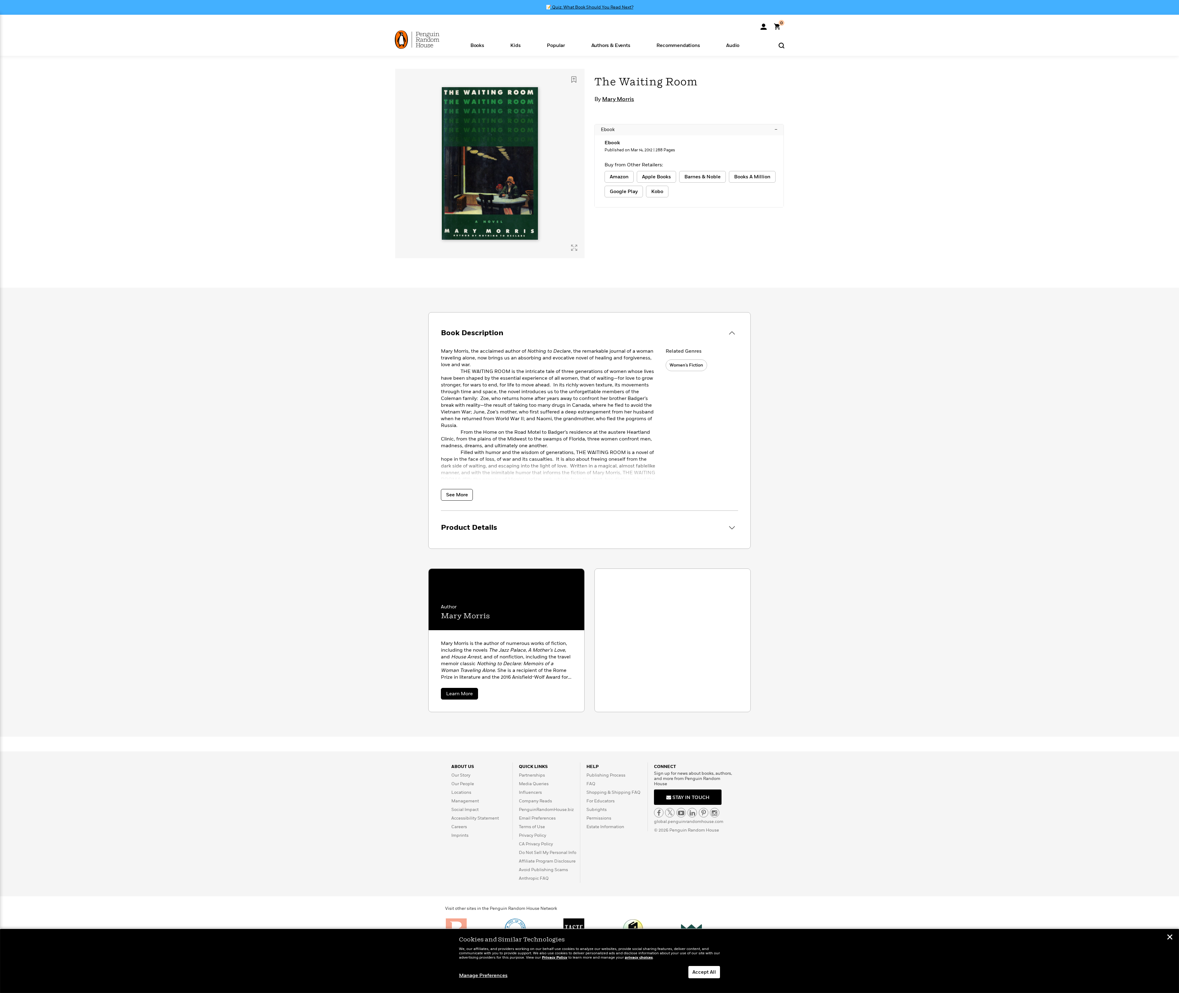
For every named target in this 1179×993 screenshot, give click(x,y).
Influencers (530, 792)
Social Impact (465, 810)
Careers (459, 827)
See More (457, 494)
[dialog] (589, 961)
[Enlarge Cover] (574, 248)
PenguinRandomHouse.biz (546, 810)
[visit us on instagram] (714, 812)
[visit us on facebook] (658, 812)
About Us (462, 767)
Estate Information (605, 827)
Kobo (657, 191)
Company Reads (535, 801)
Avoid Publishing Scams (543, 870)
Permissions (598, 818)
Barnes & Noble (702, 176)
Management (465, 801)
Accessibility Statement (475, 818)
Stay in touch (690, 797)
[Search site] (781, 45)
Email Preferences (537, 818)
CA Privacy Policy (536, 844)
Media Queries (534, 784)
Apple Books (656, 176)
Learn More (462, 695)
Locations (461, 792)
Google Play (624, 191)
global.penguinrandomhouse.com (688, 821)
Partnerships (532, 775)
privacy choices (639, 957)
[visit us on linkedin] (692, 812)
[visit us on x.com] (670, 812)
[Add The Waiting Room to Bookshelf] (573, 79)
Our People (462, 784)
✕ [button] (1169, 938)
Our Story (460, 775)
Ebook (689, 129)
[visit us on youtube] (681, 812)
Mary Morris (618, 99)
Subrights (596, 810)
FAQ (590, 784)
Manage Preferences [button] (483, 975)
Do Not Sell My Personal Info (547, 852)
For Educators (600, 801)
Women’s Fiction (686, 365)
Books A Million (752, 176)
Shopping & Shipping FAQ (613, 792)
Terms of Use (532, 827)
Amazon (619, 176)
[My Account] (764, 24)
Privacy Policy (532, 835)
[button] (477, 45)
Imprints (460, 835)
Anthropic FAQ (534, 878)
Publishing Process (605, 775)
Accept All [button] (704, 972)
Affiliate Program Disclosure (547, 861)
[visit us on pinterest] (703, 812)
